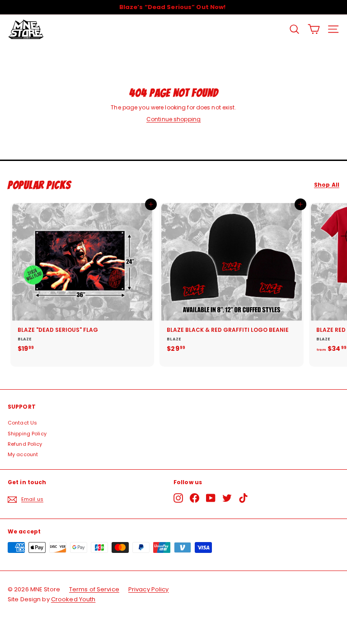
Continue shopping (173, 119)
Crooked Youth (73, 599)
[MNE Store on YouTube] (211, 498)
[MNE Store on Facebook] (194, 498)
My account (23, 454)
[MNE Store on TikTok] (243, 498)
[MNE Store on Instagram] (178, 498)
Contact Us (22, 422)
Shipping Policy (27, 433)
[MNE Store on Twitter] (227, 498)
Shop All (326, 185)
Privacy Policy (148, 589)
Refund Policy (25, 444)
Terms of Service (94, 589)
